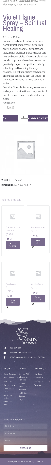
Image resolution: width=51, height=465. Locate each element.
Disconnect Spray (38, 227)
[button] (13, 245)
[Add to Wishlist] (10, 118)
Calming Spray (37, 284)
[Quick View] (11, 239)
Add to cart (39, 118)
